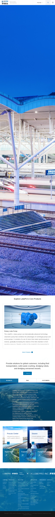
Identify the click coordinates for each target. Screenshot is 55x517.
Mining (32, 490)
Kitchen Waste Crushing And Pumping (23, 489)
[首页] (5, 3)
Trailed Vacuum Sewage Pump (12, 487)
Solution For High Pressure (23, 483)
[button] (46, 287)
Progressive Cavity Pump (12, 494)
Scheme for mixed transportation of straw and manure (23, 495)
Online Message (48, 484)
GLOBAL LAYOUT (4, 487)
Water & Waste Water (33, 483)
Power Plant (33, 504)
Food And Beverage (34, 499)
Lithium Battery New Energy (34, 486)
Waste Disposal (34, 491)
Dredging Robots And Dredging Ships (13, 490)
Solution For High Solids (22, 482)
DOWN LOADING (41, 483)
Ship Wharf (33, 495)
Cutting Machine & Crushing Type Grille (12, 484)
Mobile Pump (20, 491)
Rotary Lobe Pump (12, 482)
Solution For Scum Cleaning (23, 508)
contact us (49, 482)
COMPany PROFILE (5, 483)
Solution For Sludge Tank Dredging (23, 486)
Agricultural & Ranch (35, 493)
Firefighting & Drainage (33, 497)
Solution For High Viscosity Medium (23, 504)
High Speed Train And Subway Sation (34, 502)
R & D (4, 485)
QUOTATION (42, 488)
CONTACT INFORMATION (42, 486)
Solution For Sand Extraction (23, 506)
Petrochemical (33, 488)
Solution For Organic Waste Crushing (23, 501)
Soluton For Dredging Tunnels (22, 498)
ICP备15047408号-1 (27, 514)
